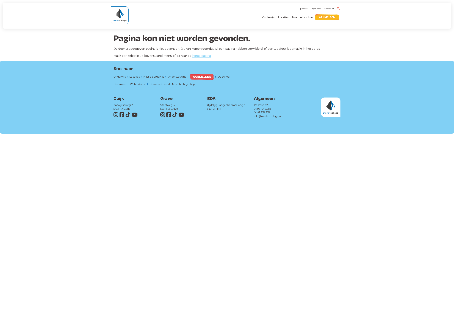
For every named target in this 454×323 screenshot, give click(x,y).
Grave (166, 98)
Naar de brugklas (302, 17)
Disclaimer (120, 84)
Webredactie (138, 84)
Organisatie (316, 8)
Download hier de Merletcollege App (172, 84)
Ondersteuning (177, 76)
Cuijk (119, 98)
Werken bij (329, 8)
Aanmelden (327, 17)
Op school (303, 8)
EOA (211, 98)
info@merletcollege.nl (267, 116)
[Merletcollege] (120, 17)
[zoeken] (338, 8)
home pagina (201, 56)
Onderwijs (268, 17)
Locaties (283, 17)
